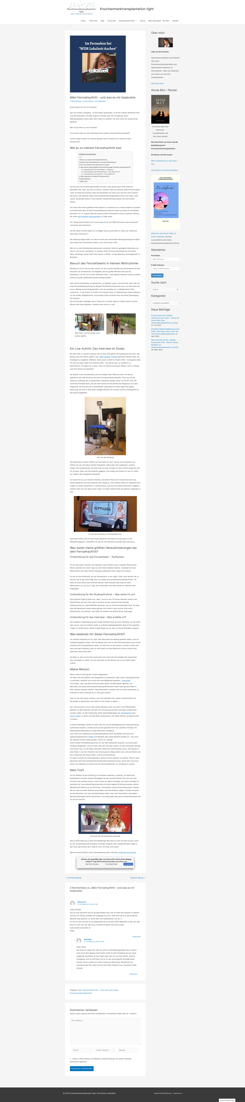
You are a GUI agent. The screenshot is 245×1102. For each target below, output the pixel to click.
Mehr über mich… (158, 83)
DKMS (91, 737)
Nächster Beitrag (137, 878)
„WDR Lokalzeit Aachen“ (108, 357)
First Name (155, 256)
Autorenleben (88, 101)
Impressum (177, 1093)
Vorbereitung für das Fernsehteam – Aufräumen (98, 169)
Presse (142, 21)
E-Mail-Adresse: (157, 265)
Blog (102, 21)
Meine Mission (85, 179)
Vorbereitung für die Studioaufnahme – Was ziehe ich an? (102, 172)
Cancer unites (75, 716)
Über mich (94, 21)
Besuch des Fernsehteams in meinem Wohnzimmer (98, 162)
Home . (83, 21)
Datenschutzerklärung (162, 1093)
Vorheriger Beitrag (73, 878)
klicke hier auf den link (127, 852)
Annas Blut (111, 21)
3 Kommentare (75, 101)
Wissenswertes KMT (127, 21)
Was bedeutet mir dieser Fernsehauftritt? (94, 176)
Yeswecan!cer (126, 713)
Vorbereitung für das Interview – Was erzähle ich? (99, 174)
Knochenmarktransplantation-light (127, 9)
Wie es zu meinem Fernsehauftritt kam (93, 160)
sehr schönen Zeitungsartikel (89, 217)
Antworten (136, 937)
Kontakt (175, 21)
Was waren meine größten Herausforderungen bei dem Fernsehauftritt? (105, 167)
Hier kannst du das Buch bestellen (164, 170)
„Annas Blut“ (126, 680)
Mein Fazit (83, 181)
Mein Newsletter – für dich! (158, 21)
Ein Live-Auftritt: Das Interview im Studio (94, 165)
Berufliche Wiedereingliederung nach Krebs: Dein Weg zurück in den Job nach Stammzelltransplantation (165, 331)
